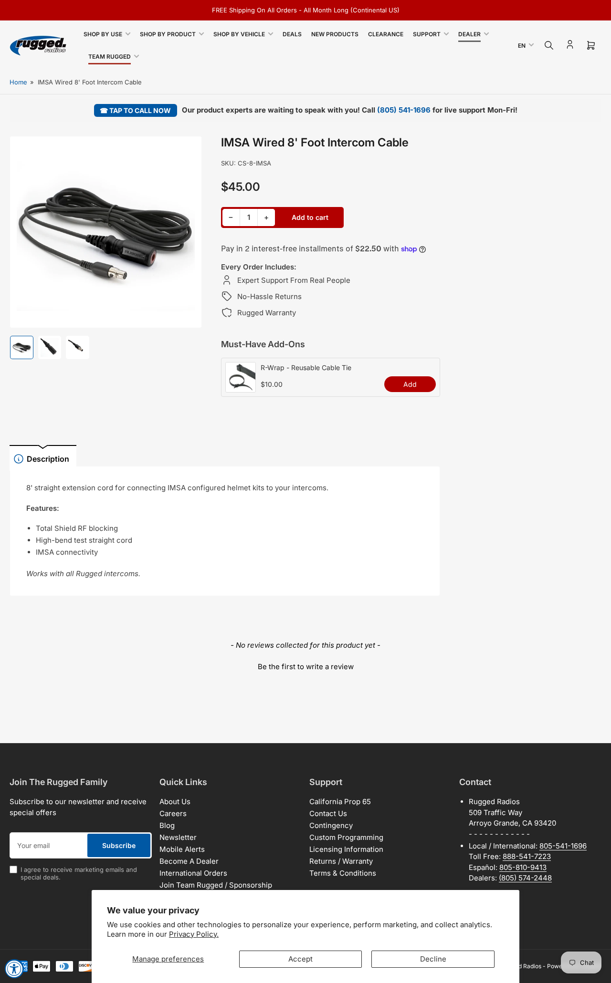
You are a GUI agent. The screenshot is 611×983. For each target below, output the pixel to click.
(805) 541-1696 (404, 109)
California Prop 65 (340, 801)
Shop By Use (103, 34)
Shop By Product (168, 34)
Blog (167, 825)
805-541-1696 (563, 845)
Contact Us (328, 813)
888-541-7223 (527, 856)
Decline (433, 958)
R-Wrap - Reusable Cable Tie (306, 367)
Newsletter (178, 837)
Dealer (469, 34)
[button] (305, 665)
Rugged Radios (521, 966)
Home (18, 82)
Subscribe (119, 845)
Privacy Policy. (194, 934)
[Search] (548, 45)
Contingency (331, 825)
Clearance (385, 34)
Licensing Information (346, 849)
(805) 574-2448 (525, 877)
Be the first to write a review (306, 666)
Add (410, 384)
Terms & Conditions (342, 873)
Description (48, 459)
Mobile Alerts (182, 849)
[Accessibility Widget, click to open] (14, 968)
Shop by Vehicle (239, 34)
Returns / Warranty (341, 861)
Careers (173, 813)
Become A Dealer (189, 861)
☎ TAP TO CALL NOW (135, 110)
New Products (334, 34)
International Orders (193, 873)
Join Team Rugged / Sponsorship (215, 885)
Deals (292, 34)
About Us (174, 801)
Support (427, 34)
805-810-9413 (523, 867)
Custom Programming (346, 837)
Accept (300, 958)
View (240, 387)
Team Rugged (109, 56)
